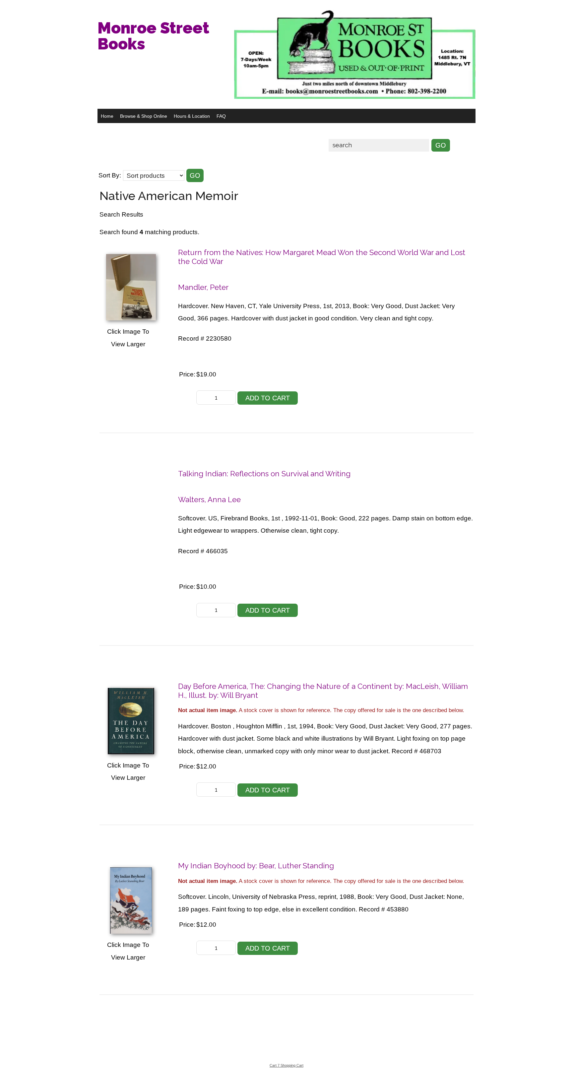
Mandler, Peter (203, 287)
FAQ (221, 116)
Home (107, 116)
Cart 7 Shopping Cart (286, 1065)
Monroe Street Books (153, 36)
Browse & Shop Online (143, 116)
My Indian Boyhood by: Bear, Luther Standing (256, 865)
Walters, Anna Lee (209, 499)
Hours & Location (192, 116)
